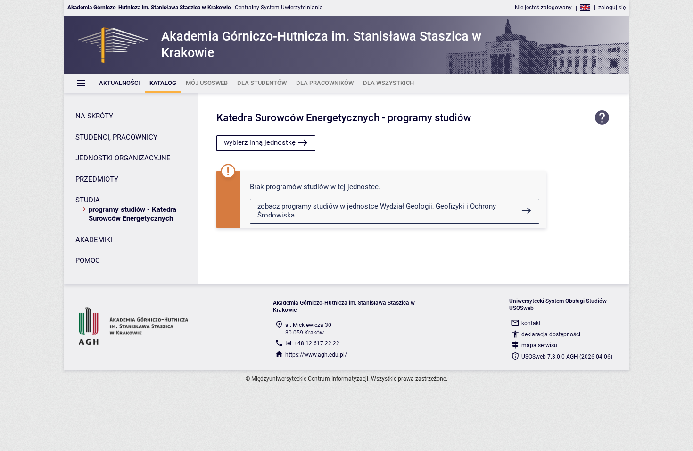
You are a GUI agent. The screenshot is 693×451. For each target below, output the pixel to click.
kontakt (531, 323)
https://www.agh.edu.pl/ (316, 354)
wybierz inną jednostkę (260, 142)
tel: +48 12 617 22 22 (312, 343)
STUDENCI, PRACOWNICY (116, 137)
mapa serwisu (539, 345)
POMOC (87, 260)
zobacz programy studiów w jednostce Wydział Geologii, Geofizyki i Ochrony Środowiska (376, 211)
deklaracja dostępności (550, 334)
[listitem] (119, 83)
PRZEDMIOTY (96, 179)
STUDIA (87, 200)
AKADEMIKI (93, 239)
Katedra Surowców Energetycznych (298, 118)
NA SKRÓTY (94, 116)
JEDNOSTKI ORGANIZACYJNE (123, 158)
